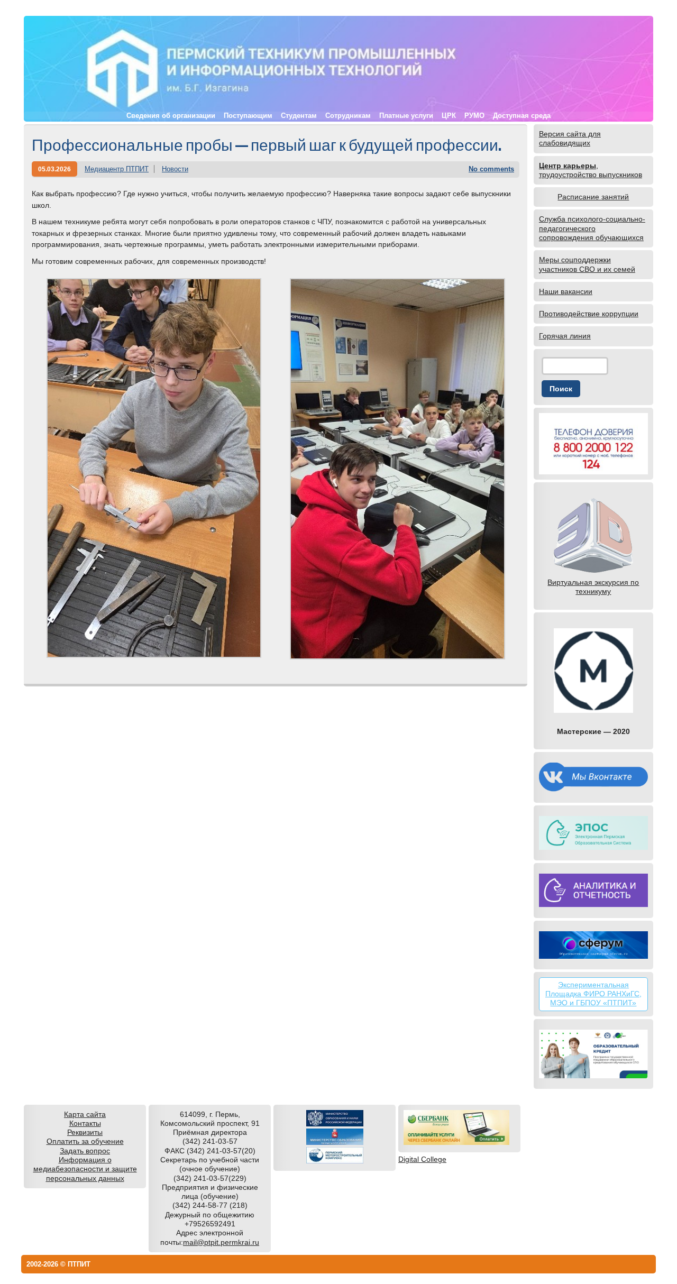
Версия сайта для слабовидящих (570, 138)
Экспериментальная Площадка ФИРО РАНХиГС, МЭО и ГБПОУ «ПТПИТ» (593, 993)
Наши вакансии (565, 291)
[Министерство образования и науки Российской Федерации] (334, 1124)
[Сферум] (593, 945)
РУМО (474, 116)
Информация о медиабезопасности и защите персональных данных (85, 1168)
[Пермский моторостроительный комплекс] (334, 1161)
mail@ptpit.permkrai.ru (221, 1242)
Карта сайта (85, 1114)
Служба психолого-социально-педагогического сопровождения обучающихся (592, 228)
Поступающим (248, 116)
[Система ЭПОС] (593, 833)
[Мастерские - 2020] (593, 670)
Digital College (422, 1159)
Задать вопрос (85, 1151)
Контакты (85, 1123)
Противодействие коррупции (588, 313)
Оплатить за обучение (85, 1141)
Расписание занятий (593, 196)
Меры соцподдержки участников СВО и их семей (587, 264)
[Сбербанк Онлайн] (456, 1142)
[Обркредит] (593, 1054)
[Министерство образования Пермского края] (334, 1142)
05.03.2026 (54, 169)
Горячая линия (565, 336)
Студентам (299, 116)
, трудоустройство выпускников (590, 170)
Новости (175, 169)
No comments (491, 169)
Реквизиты (85, 1132)
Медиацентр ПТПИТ (117, 169)
